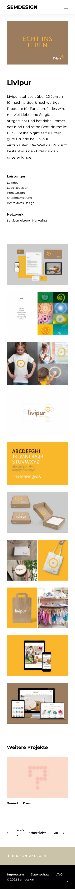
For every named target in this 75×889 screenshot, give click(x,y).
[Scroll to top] (68, 881)
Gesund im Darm (19, 803)
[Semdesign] (22, 7)
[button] (66, 7)
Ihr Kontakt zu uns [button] (31, 856)
